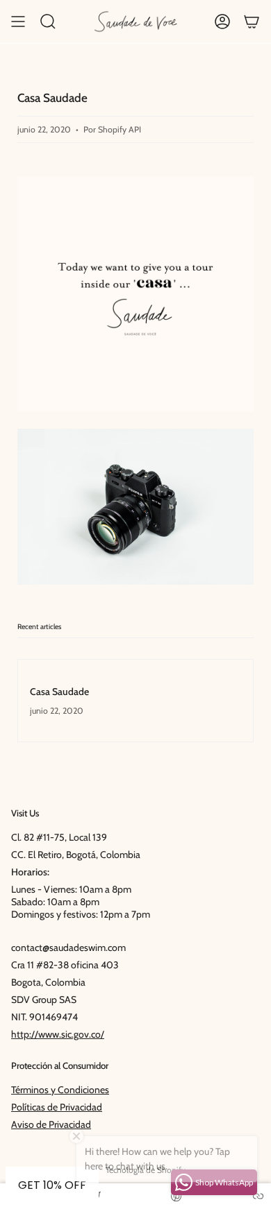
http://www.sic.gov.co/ (57, 1034)
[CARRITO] (251, 21)
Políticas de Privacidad (56, 1107)
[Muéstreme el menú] (18, 21)
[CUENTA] (222, 21)
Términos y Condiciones (60, 1089)
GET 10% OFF (52, 1185)
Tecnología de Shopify (146, 1170)
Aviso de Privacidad (51, 1124)
